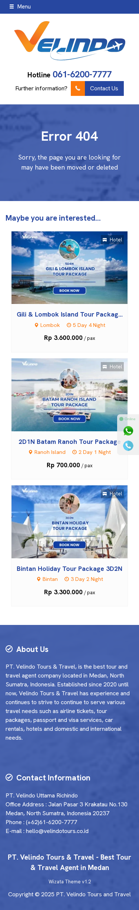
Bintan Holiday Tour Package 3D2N (69, 568)
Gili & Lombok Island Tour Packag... (70, 314)
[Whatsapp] (128, 430)
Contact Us (104, 88)
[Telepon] (128, 445)
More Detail (76, 267)
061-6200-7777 (82, 74)
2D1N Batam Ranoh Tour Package (70, 441)
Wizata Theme (65, 882)
